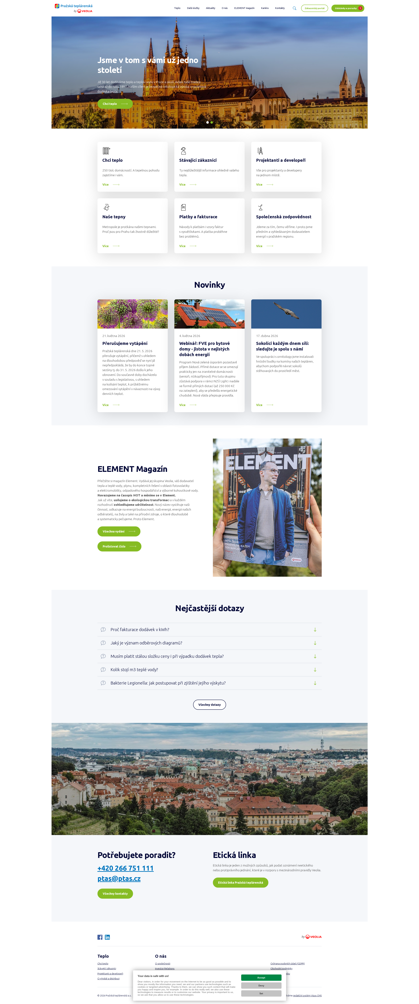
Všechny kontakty (115, 893)
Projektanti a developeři (281, 160)
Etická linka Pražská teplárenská (240, 882)
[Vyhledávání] (294, 8)
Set (261, 993)
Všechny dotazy (209, 704)
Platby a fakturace (198, 216)
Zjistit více (110, 103)
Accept (261, 977)
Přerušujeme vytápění (125, 343)
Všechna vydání (113, 531)
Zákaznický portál (314, 8)
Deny (261, 985)
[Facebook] (99, 937)
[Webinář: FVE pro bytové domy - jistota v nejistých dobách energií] (209, 314)
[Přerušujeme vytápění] (132, 314)
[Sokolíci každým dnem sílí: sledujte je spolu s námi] (286, 314)
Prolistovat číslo (114, 546)
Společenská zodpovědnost (283, 216)
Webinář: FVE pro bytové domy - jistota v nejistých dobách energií (204, 349)
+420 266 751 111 (125, 868)
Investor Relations (165, 968)
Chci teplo (112, 160)
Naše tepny (113, 216)
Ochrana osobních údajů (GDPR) (287, 963)
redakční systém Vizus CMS (307, 995)
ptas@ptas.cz (119, 878)
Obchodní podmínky (281, 968)
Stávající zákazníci (198, 160)
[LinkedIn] (107, 937)
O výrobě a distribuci (108, 978)
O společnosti (162, 963)
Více (105, 184)
